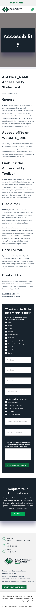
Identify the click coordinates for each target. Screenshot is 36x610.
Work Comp (12, 347)
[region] (18, 601)
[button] (18, 514)
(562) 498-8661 (12, 546)
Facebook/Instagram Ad (16, 408)
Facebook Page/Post (15, 405)
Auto (9, 322)
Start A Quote (16, 3)
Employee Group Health (16, 341)
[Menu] (32, 9)
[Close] (34, 593)
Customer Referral (14, 414)
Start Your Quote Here (14, 587)
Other (10, 353)
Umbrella (11, 350)
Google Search (13, 402)
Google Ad (11, 411)
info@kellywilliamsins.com (15, 552)
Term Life (11, 338)
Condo (10, 328)
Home (10, 325)
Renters (10, 331)
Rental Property (13, 335)
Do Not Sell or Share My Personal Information (17, 606)
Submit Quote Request (17, 465)
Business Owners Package (16, 344)
